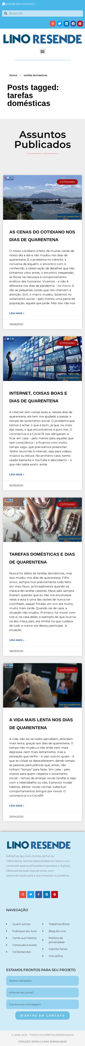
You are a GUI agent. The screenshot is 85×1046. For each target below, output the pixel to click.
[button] (42, 51)
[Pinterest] (80, 24)
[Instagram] (53, 24)
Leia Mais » (16, 313)
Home (13, 75)
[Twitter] (60, 24)
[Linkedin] (66, 24)
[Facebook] (73, 24)
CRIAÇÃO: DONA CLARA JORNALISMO (42, 1041)
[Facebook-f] (38, 894)
